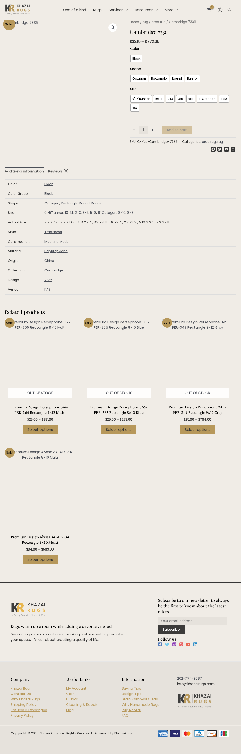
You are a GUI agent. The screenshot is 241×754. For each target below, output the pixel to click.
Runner (97, 203)
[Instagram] (174, 644)
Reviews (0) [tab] (58, 171)
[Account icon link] (220, 9)
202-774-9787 (189, 678)
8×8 (130, 212)
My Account (76, 688)
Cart (70, 693)
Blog (70, 709)
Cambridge (53, 270)
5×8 (93, 212)
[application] (125, 10)
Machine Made (56, 241)
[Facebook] (160, 644)
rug (145, 22)
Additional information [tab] (24, 171)
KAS (47, 289)
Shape (135, 69)
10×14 (69, 212)
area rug (158, 22)
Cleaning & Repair (81, 704)
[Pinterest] (181, 644)
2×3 (78, 212)
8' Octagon (107, 212)
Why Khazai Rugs (25, 699)
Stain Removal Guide (140, 699)
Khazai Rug (20, 688)
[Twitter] (167, 644)
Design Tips (131, 693)
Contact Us (21, 693)
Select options (40, 429)
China (49, 260)
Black (48, 184)
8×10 (121, 212)
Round (84, 203)
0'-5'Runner (53, 212)
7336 (48, 280)
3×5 (85, 212)
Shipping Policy (23, 704)
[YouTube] (188, 644)
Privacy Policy (22, 715)
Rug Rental (131, 709)
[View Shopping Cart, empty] (209, 9)
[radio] (136, 58)
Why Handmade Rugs (140, 704)
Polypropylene (56, 251)
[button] (112, 27)
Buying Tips (131, 688)
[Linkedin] (195, 644)
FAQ (125, 715)
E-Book (72, 699)
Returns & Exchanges (29, 709)
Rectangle (69, 203)
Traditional (53, 232)
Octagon (51, 203)
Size (133, 89)
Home (134, 22)
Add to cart (177, 129)
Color (134, 48)
